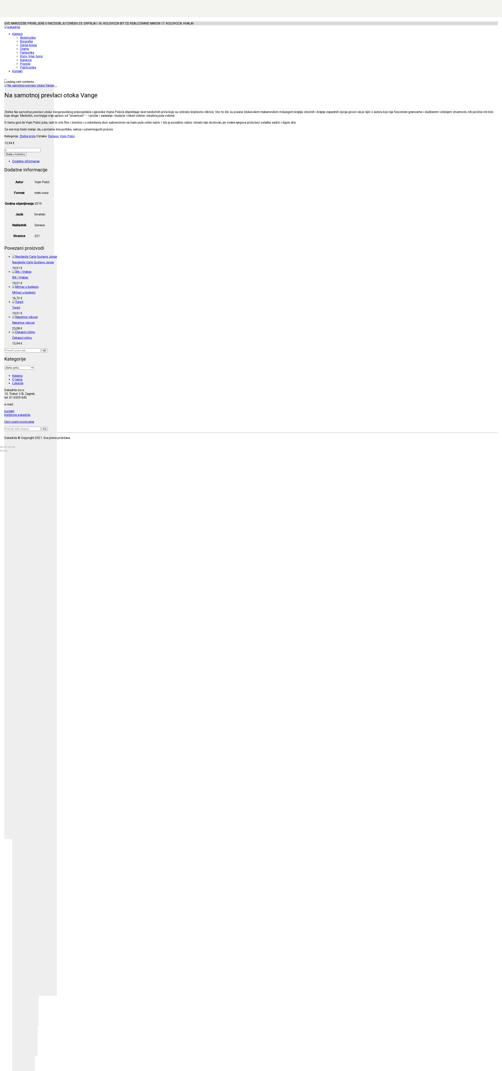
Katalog (17, 376)
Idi (44, 350)
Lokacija (17, 383)
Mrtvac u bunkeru (23, 292)
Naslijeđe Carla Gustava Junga (33, 262)
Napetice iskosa (23, 323)
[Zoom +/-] (1, 447)
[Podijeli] (9, 447)
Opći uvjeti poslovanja (19, 422)
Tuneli (16, 307)
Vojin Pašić (67, 136)
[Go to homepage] (12, 27)
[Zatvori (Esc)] (13, 447)
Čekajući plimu (22, 338)
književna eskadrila (17, 415)
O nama (17, 379)
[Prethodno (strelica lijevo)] (1, 450)
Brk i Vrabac (20, 277)
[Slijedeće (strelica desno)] (5, 450)
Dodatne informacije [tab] (26, 161)
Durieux (53, 136)
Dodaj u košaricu (15, 154)
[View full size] (55, 86)
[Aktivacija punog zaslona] (5, 447)
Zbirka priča (27, 136)
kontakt (9, 411)
